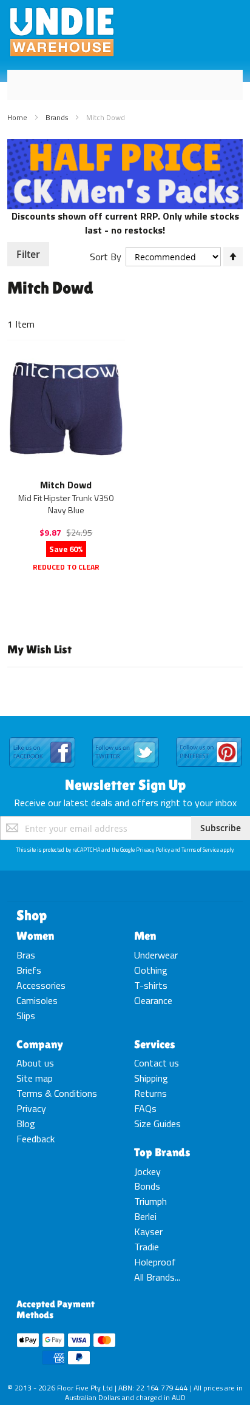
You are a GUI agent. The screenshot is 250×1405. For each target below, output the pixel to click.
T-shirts (150, 985)
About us (35, 1063)
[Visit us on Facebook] (42, 737)
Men (145, 935)
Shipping (151, 1078)
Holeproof (155, 1262)
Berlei (145, 1216)
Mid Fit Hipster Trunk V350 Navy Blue (65, 503)
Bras (25, 955)
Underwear (156, 955)
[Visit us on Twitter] (125, 737)
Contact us (156, 1063)
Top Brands (162, 1152)
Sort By (105, 256)
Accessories (41, 985)
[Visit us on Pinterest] (209, 737)
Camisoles (37, 1000)
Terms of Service (200, 850)
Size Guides (157, 1123)
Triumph (150, 1201)
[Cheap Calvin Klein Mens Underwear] (125, 145)
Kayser (148, 1231)
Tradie (146, 1246)
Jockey (147, 1171)
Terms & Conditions (56, 1093)
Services (154, 1044)
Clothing (150, 970)
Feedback (35, 1138)
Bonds (147, 1186)
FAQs (145, 1108)
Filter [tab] (28, 254)
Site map (34, 1078)
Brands (58, 117)
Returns (150, 1093)
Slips (25, 1015)
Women (35, 935)
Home (18, 117)
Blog (25, 1123)
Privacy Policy (153, 850)
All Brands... (157, 1277)
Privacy (31, 1108)
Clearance (153, 1000)
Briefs (28, 970)
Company (39, 1044)
